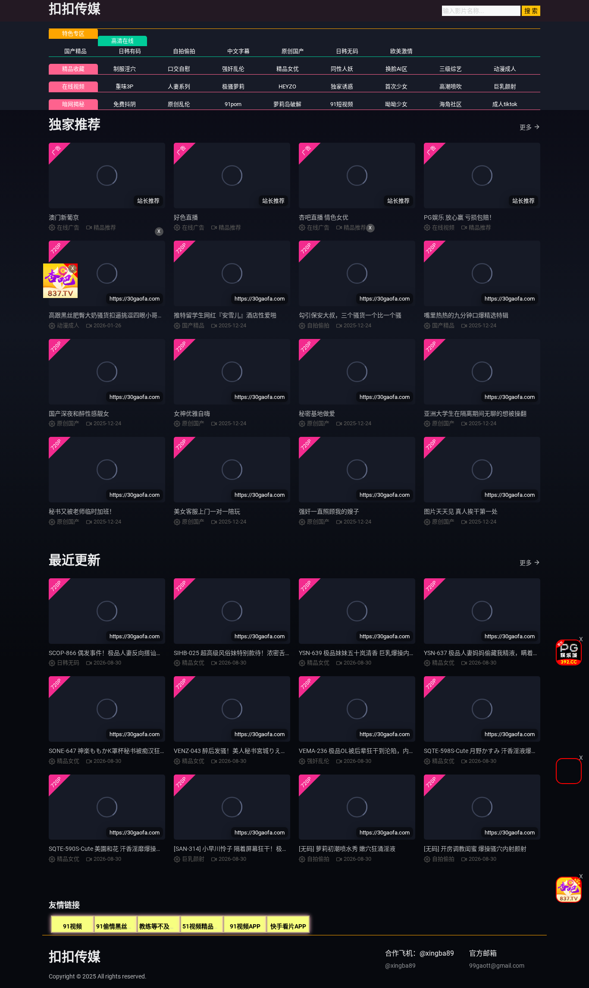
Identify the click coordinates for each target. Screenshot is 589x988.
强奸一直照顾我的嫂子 (329, 511)
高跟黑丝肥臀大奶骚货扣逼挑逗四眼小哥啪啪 (109, 315)
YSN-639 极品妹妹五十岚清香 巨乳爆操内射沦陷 (363, 652)
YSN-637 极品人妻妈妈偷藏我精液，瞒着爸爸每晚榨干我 (499, 652)
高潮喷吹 (450, 86)
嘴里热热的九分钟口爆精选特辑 (466, 315)
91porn (233, 104)
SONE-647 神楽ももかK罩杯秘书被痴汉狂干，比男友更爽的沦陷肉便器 (143, 750)
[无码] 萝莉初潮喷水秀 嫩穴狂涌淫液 (347, 848)
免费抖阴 (124, 104)
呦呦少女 (396, 104)
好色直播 (186, 217)
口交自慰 (179, 69)
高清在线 (122, 41)
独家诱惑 (342, 86)
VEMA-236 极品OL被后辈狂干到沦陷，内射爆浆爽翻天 (372, 750)
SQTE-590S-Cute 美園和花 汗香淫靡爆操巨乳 (108, 848)
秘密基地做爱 (317, 413)
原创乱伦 (179, 104)
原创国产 (293, 51)
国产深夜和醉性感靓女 (79, 413)
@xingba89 (400, 965)
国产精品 (75, 51)
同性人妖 (342, 69)
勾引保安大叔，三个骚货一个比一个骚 (350, 315)
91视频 (72, 926)
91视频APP (245, 926)
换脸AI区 (396, 69)
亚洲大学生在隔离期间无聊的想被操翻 (475, 413)
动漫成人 (505, 69)
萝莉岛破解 (287, 104)
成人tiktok (504, 104)
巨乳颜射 (505, 86)
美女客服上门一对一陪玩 (207, 511)
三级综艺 (450, 69)
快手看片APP (288, 926)
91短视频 (341, 104)
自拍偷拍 (184, 51)
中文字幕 (238, 51)
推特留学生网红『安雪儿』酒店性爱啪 (225, 315)
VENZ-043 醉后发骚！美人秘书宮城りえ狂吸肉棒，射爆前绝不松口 (263, 750)
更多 (526, 127)
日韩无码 (347, 51)
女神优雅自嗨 (192, 413)
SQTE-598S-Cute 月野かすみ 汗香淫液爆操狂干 (486, 750)
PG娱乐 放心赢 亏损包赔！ (459, 217)
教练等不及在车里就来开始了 (178, 926)
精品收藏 (73, 69)
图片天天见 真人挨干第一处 (461, 511)
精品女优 (287, 69)
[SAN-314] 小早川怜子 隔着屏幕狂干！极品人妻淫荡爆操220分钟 (260, 848)
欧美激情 (401, 51)
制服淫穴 (124, 69)
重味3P (124, 86)
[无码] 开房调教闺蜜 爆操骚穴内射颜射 (475, 848)
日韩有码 (130, 51)
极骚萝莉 (233, 86)
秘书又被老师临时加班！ (82, 511)
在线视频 (73, 86)
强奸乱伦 (233, 69)
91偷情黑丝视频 (117, 926)
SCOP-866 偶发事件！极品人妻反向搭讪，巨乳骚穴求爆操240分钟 (138, 652)
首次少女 (396, 86)
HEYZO (287, 86)
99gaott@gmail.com (496, 965)
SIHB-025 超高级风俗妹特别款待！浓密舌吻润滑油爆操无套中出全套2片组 (273, 652)
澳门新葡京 (64, 217)
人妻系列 (179, 86)
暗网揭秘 (73, 104)
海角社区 (450, 104)
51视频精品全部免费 (210, 926)
